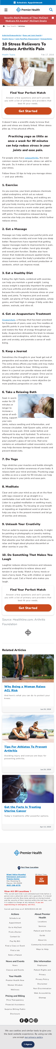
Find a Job (15, 950)
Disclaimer (42, 984)
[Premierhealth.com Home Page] (4, 26)
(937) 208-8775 (14, 885)
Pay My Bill (15, 941)
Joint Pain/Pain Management (27, 39)
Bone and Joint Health (32, 35)
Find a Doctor (15, 932)
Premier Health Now (15, 980)
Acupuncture (8, 319)
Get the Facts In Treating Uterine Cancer (22, 809)
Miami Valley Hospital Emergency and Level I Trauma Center (16, 876)
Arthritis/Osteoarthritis (11, 35)
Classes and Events (15, 970)
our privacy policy (34, 1037)
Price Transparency (15, 1000)
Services (42, 926)
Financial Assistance (15, 1004)
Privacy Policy (42, 979)
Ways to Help (42, 949)
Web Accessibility (42, 993)
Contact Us (15, 936)
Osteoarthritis (46, 39)
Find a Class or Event (15, 946)
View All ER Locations (17, 891)
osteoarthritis (31, 157)
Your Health (11, 26)
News (15, 965)
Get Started (28, 111)
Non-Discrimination (42, 988)
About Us (42, 940)
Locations (42, 921)
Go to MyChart (15, 927)
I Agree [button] (28, 1044)
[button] (6, 9)
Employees (42, 965)
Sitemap (42, 998)
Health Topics (8, 39)
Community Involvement (42, 944)
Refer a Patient (15, 955)
